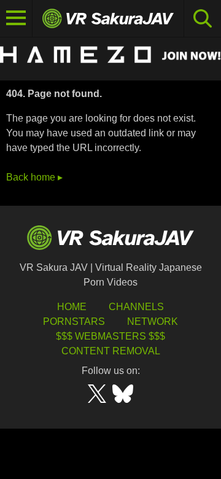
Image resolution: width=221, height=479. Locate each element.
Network (152, 321)
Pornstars (74, 321)
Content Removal (110, 351)
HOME (72, 307)
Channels (136, 307)
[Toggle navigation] (16, 18)
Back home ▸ (34, 177)
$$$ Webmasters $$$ (110, 336)
